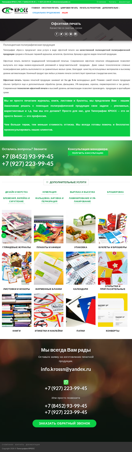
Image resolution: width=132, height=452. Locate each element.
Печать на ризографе (90, 8)
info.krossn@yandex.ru (66, 369)
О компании (101, 2)
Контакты (112, 2)
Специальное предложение (46, 13)
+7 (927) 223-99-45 (28, 163)
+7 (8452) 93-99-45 (28, 156)
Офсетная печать (50, 8)
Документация (124, 2)
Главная (36, 8)
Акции (65, 13)
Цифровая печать (69, 8)
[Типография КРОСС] (15, 10)
